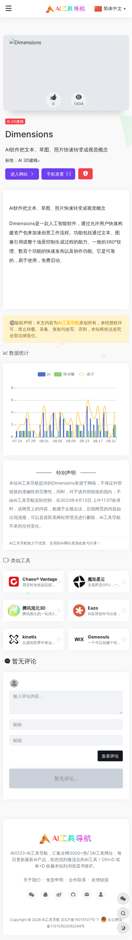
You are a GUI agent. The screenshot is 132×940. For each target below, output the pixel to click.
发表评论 (110, 756)
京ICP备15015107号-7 (80, 919)
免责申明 (54, 879)
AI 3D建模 (15, 121)
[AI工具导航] (66, 8)
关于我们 (32, 879)
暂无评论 (24, 661)
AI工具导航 (68, 322)
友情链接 (100, 879)
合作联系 (77, 879)
